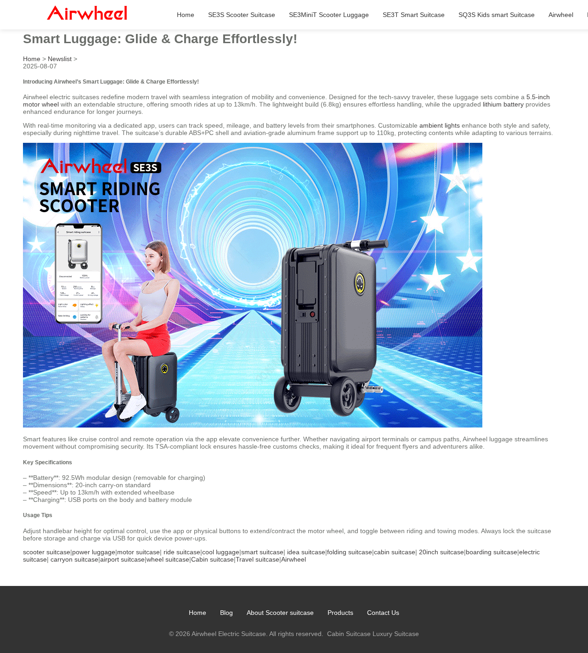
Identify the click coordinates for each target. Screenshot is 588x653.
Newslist (60, 58)
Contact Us (383, 612)
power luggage (93, 552)
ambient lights (439, 125)
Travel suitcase (257, 559)
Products (340, 612)
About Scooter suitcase (280, 612)
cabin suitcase (394, 552)
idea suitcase (306, 552)
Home (185, 14)
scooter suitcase (46, 552)
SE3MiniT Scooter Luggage (329, 14)
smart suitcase (262, 552)
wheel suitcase (168, 559)
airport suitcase (122, 559)
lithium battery (503, 104)
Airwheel (560, 14)
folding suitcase (349, 552)
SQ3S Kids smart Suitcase (496, 14)
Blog (226, 612)
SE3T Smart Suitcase (414, 14)
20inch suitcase (441, 552)
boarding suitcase (491, 552)
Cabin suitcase (212, 559)
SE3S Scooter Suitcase (241, 14)
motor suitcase (138, 552)
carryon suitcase (74, 559)
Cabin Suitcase (349, 633)
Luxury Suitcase (396, 633)
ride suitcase (182, 552)
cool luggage (220, 552)
